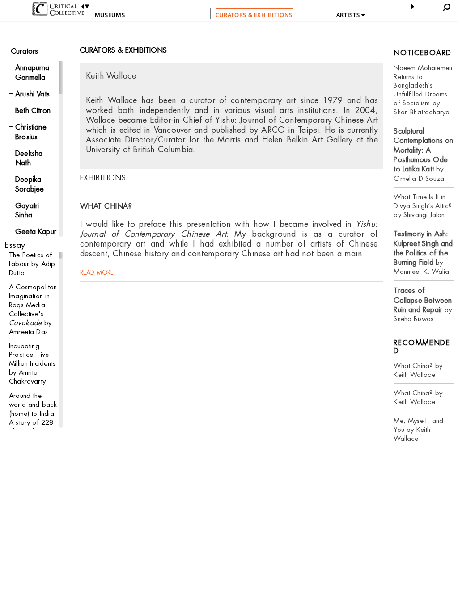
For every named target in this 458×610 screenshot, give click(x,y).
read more (97, 272)
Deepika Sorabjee (29, 184)
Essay (14, 245)
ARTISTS (348, 15)
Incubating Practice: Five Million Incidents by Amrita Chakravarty (32, 364)
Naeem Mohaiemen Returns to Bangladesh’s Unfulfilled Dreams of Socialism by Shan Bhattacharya (423, 90)
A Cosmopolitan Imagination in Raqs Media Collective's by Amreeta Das (33, 309)
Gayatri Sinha (27, 210)
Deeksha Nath (28, 158)
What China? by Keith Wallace (418, 370)
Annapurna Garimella (32, 72)
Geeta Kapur (35, 231)
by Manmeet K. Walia (423, 253)
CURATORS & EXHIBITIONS (254, 15)
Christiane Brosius (31, 131)
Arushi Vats (32, 94)
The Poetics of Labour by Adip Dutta (32, 264)
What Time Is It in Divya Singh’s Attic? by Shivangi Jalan (423, 205)
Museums (110, 15)
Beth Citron (33, 110)
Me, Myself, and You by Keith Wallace (418, 429)
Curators (24, 51)
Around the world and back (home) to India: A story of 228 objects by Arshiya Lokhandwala (33, 422)
